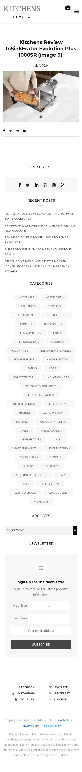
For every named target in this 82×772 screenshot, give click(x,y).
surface (28, 466)
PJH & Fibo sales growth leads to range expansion (36, 240)
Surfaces (52, 466)
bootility (54, 306)
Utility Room (50, 484)
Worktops (41, 502)
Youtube (27, 699)
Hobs (52, 368)
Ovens (24, 431)
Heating (31, 368)
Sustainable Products (31, 475)
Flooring (57, 342)
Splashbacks (29, 457)
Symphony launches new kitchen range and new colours (40, 228)
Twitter (61, 687)
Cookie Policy (52, 726)
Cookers (26, 324)
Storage (56, 457)
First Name (20, 605)
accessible (26, 297)
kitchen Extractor (41, 395)
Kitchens (25, 413)
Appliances (28, 306)
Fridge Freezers (23, 359)
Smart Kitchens (59, 448)
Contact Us (64, 720)
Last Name (20, 618)
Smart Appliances (24, 448)
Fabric (57, 333)
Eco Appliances (30, 333)
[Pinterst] (62, 185)
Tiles (26, 484)
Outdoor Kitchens (53, 422)
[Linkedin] (36, 185)
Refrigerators (31, 439)
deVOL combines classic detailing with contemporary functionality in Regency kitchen (37, 266)
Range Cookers (51, 431)
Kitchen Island (59, 404)
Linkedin (60, 699)
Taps (63, 475)
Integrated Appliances (41, 386)
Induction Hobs (58, 377)
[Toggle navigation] (76, 11)
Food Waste (19, 351)
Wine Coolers (58, 493)
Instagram (26, 693)
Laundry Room (53, 413)
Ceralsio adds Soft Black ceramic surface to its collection (39, 216)
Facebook (26, 687)
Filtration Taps (28, 342)
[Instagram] (54, 185)
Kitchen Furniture (25, 404)
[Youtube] (45, 185)
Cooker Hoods (57, 315)
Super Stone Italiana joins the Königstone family (38, 252)
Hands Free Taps (58, 359)
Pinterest (62, 693)
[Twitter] (28, 185)
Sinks (56, 439)
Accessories (54, 297)
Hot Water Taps (24, 377)
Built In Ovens (24, 315)
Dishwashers (53, 324)
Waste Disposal (25, 493)
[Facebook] (20, 185)
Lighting (22, 422)
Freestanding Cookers (55, 351)
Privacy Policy (30, 726)
